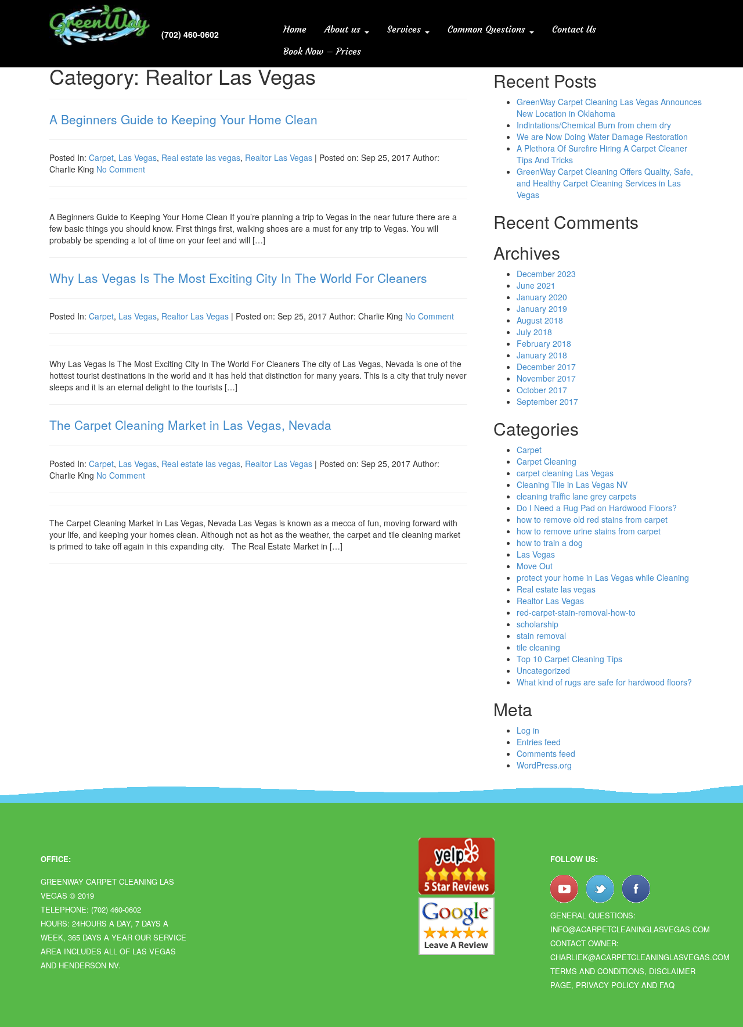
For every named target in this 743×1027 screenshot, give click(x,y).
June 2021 (536, 285)
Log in (528, 730)
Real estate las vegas (200, 157)
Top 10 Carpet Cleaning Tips (569, 659)
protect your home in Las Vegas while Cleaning (603, 577)
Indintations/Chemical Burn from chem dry (594, 125)
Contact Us (574, 29)
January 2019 (542, 308)
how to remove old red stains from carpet (592, 519)
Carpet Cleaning (546, 461)
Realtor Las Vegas (278, 157)
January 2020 (542, 297)
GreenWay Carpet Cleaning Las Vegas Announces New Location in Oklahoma (609, 107)
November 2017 (546, 378)
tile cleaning (538, 647)
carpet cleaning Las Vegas (565, 473)
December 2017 (546, 366)
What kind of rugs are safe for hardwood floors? (604, 682)
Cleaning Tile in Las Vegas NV (572, 484)
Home (294, 29)
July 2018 (534, 331)
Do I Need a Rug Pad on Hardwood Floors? (597, 508)
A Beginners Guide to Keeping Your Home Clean (183, 119)
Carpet (101, 157)
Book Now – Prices (322, 51)
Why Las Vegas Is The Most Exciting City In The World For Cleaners (238, 277)
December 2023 (546, 273)
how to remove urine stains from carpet (589, 531)
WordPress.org (544, 765)
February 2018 (544, 343)
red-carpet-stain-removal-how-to (576, 612)
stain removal (541, 635)
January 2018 (542, 355)
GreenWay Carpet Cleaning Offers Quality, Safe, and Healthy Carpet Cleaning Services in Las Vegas (605, 183)
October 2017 (542, 390)
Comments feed (546, 753)
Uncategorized (543, 670)
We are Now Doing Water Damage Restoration (602, 136)
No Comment (120, 169)
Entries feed (539, 742)
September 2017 (547, 401)
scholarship (537, 624)
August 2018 (540, 320)
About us (343, 29)
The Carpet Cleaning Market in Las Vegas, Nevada (190, 424)
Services (405, 29)
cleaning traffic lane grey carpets (576, 496)
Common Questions (488, 29)
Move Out (535, 566)
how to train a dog (550, 542)
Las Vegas (137, 157)
